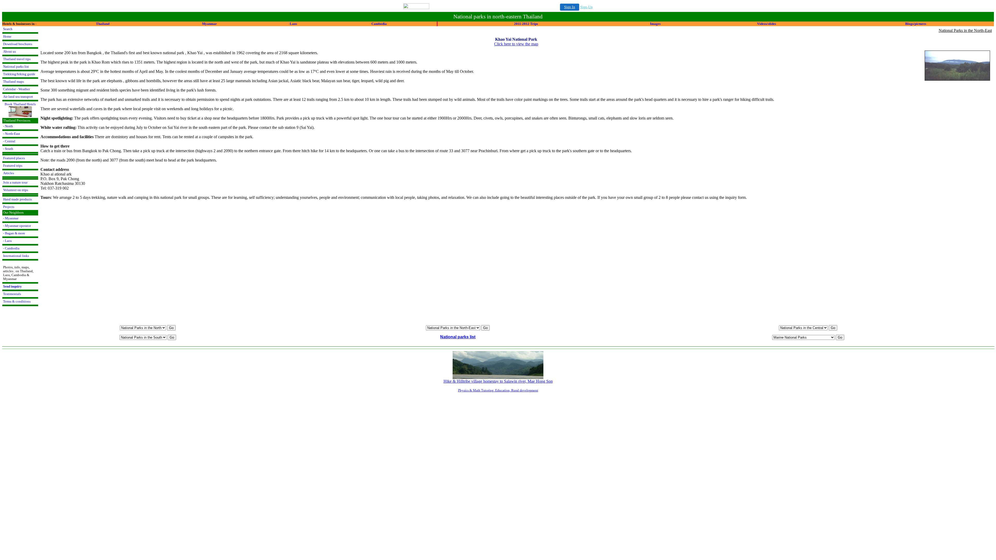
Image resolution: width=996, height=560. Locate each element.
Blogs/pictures (915, 24)
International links (16, 256)
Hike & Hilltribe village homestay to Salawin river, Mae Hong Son (498, 381)
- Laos (7, 241)
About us (9, 51)
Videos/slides (766, 24)
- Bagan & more (14, 233)
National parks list (16, 66)
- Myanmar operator (17, 226)
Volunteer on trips (15, 190)
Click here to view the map (516, 44)
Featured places (14, 158)
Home (7, 36)
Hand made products (17, 199)
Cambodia (379, 24)
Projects (8, 207)
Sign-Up (586, 7)
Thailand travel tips (17, 59)
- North (8, 126)
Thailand (102, 24)
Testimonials (12, 294)
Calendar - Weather (16, 89)
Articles (8, 173)
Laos (293, 24)
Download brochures (17, 44)
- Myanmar (10, 218)
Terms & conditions (17, 301)
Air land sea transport (18, 97)
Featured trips (12, 165)
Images (655, 24)
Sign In (569, 7)
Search (7, 29)
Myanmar (209, 24)
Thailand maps (13, 81)
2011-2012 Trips (526, 24)
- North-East (11, 134)
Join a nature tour (15, 182)
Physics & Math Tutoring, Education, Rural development (498, 390)
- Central (9, 141)
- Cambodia (11, 248)
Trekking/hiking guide (19, 74)
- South (8, 149)
